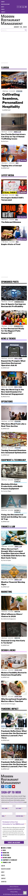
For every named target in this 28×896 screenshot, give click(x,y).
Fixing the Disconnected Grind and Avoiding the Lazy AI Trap (13, 517)
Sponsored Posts (19, 301)
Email (3, 816)
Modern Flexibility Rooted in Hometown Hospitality (14, 674)
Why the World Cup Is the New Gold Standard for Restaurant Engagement (12, 391)
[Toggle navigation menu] (25, 893)
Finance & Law (17, 132)
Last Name (18, 808)
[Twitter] (20, 7)
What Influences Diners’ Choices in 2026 (12, 615)
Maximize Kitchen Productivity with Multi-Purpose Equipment (12, 486)
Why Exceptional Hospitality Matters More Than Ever (14, 700)
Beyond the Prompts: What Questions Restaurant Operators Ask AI (13, 363)
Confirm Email (19, 816)
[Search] (25, 30)
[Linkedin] (23, 7)
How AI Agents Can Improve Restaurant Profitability (13, 305)
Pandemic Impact (19, 728)
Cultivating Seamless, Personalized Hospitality (12, 100)
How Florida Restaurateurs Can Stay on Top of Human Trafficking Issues (13, 136)
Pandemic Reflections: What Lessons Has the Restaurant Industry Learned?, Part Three (14, 734)
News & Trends (18, 358)
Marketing (17, 611)
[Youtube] (26, 7)
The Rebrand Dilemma (11, 222)
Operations (19, 91)
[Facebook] (18, 7)
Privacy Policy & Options (16, 802)
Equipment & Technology (17, 480)
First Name (4, 808)
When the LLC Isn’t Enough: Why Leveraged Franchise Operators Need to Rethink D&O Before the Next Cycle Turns (13, 553)
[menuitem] (2, 1)
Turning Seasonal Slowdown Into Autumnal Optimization (13, 451)
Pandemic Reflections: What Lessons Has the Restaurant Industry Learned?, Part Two (14, 764)
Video (17, 163)
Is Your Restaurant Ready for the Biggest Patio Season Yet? (12, 330)
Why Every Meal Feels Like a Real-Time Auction (13, 425)
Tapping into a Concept (11, 165)
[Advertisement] (14, 48)
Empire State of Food (10, 244)
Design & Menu (18, 670)
